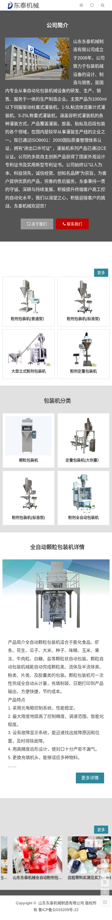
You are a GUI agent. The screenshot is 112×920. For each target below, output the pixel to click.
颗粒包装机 (28, 460)
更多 (101, 273)
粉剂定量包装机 (83, 371)
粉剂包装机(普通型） (28, 318)
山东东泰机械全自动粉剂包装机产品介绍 (38, 877)
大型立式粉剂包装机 (28, 371)
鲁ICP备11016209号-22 (58, 910)
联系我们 (74, 224)
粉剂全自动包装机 (83, 517)
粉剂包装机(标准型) (83, 318)
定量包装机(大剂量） (83, 460)
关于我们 (38, 224)
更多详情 (90, 778)
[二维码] (105, 902)
